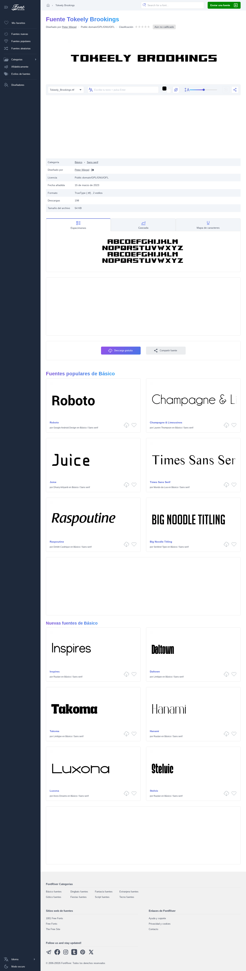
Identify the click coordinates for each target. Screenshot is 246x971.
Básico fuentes (54, 891)
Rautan (57, 677)
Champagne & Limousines (166, 422)
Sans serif (92, 162)
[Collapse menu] (6, 7)
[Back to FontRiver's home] (17, 7)
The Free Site (53, 929)
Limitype (158, 677)
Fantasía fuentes (104, 891)
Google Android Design (64, 427)
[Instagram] (66, 954)
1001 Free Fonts (54, 918)
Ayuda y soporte (157, 918)
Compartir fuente (168, 350)
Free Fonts (51, 923)
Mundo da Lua (161, 487)
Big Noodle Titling (161, 541)
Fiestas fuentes (78, 897)
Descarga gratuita (123, 350)
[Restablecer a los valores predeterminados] (226, 89)
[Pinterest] (83, 954)
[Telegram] (49, 954)
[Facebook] (57, 954)
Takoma (54, 731)
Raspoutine (57, 541)
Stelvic (154, 790)
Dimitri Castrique (61, 547)
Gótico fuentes (53, 897)
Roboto (54, 422)
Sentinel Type (160, 547)
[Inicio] (48, 5)
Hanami (154, 731)
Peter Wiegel (69, 26)
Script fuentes (102, 897)
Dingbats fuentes (79, 891)
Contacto (153, 929)
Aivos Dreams (60, 796)
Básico (78, 162)
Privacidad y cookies (160, 923)
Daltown (155, 671)
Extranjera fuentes (128, 891)
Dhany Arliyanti (60, 487)
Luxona (54, 790)
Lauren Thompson (163, 427)
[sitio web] (91, 169)
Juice (53, 482)
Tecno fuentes (126, 897)
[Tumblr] (74, 954)
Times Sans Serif (160, 482)
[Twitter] (91, 954)
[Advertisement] (143, 129)
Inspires (55, 671)
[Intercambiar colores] (176, 89)
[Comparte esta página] (235, 89)
